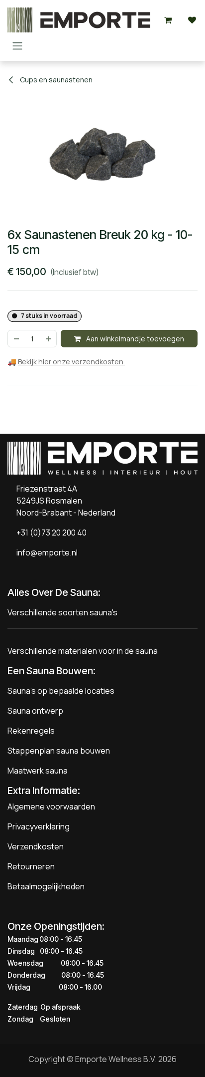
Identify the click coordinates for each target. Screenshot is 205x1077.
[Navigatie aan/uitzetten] (17, 45)
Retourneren (31, 866)
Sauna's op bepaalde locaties (60, 690)
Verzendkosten (35, 846)
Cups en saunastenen (55, 79)
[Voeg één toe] (49, 338)
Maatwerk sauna (37, 770)
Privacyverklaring (38, 826)
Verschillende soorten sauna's (62, 612)
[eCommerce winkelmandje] (168, 20)
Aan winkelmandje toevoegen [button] (134, 338)
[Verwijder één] (16, 338)
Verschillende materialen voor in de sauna (82, 650)
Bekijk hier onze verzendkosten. (71, 361)
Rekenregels (31, 730)
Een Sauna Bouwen (50, 671)
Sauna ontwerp (35, 710)
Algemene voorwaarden (51, 806)
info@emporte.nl (45, 552)
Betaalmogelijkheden (46, 886)
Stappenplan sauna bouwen (58, 750)
